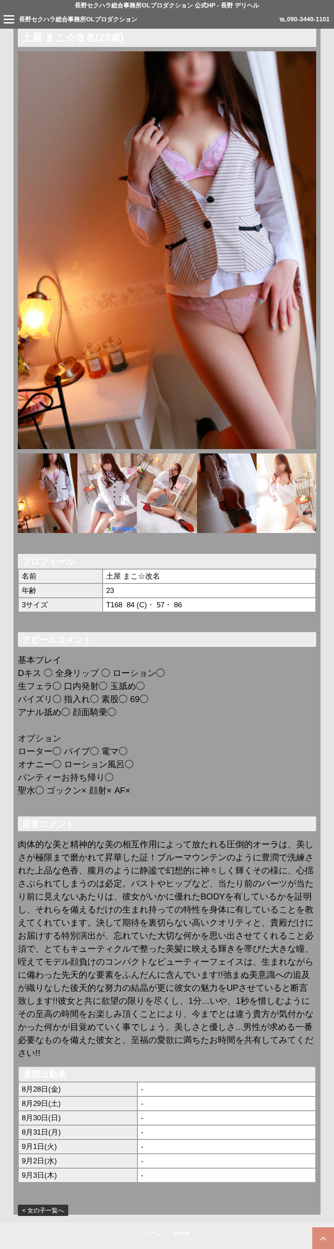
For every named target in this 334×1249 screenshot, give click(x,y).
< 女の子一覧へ (43, 1210)
